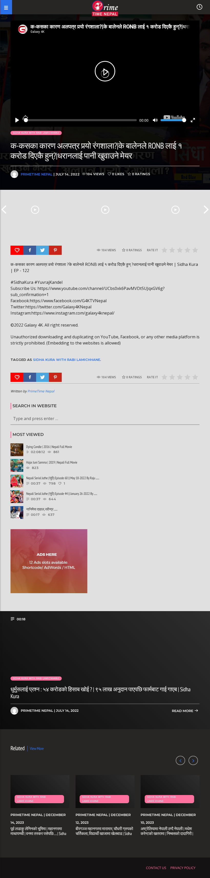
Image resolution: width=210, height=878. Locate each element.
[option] (35, 209)
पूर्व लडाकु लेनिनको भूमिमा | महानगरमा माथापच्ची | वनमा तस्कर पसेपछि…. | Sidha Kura (38, 833)
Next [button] (206, 209)
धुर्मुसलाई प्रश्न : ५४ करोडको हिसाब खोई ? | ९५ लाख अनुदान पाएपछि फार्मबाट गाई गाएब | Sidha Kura (100, 693)
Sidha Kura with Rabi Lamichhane (36, 132)
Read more (183, 711)
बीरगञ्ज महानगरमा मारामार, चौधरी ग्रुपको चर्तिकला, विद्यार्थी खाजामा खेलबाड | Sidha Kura (104, 833)
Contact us (156, 867)
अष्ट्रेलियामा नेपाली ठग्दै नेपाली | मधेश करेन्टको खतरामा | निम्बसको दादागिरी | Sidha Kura (167, 833)
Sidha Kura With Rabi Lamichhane (66, 360)
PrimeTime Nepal (36, 174)
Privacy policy (182, 867)
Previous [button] (4, 209)
